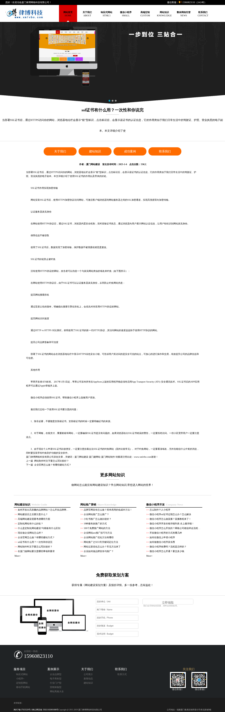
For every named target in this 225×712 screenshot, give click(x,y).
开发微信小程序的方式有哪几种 (166, 533)
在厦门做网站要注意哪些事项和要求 (36, 551)
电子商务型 (55, 678)
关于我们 (60, 151)
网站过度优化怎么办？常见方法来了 (102, 546)
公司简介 (88, 674)
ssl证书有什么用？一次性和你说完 (35, 542)
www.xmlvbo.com (142, 457)
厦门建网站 (94, 457)
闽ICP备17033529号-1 (23, 710)
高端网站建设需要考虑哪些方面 (34, 519)
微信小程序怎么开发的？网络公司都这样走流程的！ (176, 528)
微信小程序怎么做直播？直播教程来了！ (170, 519)
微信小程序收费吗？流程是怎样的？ (168, 546)
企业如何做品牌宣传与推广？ (99, 551)
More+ (17, 556)
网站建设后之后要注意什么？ (33, 514)
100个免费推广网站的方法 (97, 528)
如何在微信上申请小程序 (162, 537)
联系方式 (122, 674)
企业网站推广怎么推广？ (96, 514)
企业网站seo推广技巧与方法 (98, 533)
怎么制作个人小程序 (160, 510)
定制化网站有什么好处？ (30, 523)
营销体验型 (55, 687)
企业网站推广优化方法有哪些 (99, 537)
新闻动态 (88, 678)
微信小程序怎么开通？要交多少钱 (167, 551)
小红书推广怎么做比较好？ (97, 519)
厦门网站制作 (108, 457)
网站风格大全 (57, 691)
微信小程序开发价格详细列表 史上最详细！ (172, 523)
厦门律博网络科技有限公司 (40, 457)
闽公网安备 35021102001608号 (45, 710)
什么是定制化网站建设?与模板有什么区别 (39, 528)
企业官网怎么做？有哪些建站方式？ (52, 465)
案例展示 (53, 669)
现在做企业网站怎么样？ (30, 533)
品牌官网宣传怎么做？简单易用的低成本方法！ (108, 510)
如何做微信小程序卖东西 (162, 542)
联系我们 (165, 151)
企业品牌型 (55, 674)
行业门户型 (55, 683)
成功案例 (130, 151)
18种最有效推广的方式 (95, 523)
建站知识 (95, 151)
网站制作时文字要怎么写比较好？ (51, 461)
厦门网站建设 (93, 164)
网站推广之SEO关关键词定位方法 (101, 542)
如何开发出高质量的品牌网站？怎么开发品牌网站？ (44, 510)
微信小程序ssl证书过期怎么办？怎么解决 (170, 514)
